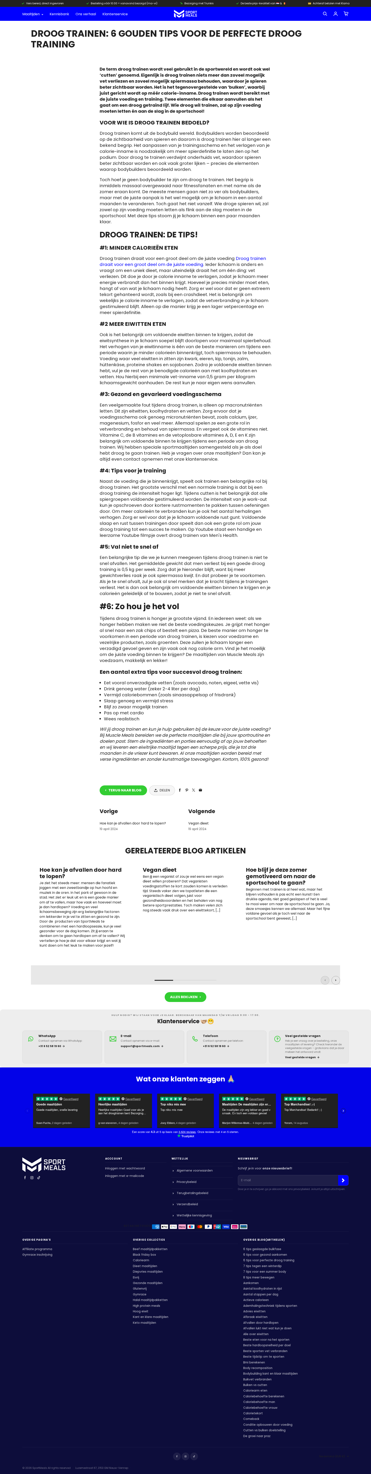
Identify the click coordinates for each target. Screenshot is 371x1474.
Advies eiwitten (254, 1311)
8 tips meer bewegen (258, 1277)
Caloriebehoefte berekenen (263, 1396)
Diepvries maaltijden (148, 1272)
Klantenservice (115, 14)
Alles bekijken (184, 996)
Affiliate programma (37, 1249)
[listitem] (62, 1047)
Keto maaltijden (144, 1323)
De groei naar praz (257, 1436)
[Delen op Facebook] (179, 790)
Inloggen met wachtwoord (125, 1168)
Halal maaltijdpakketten (150, 1300)
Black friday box (144, 1255)
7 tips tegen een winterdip (262, 1266)
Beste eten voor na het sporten (266, 1340)
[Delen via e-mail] (200, 790)
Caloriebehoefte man (259, 1402)
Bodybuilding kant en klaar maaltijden (270, 1374)
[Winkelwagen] (346, 13)
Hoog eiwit (140, 1311)
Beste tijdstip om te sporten (263, 1357)
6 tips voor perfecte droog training (268, 1260)
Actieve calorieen (256, 1300)
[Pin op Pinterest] (186, 790)
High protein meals (146, 1306)
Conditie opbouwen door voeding (267, 1425)
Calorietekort (253, 1413)
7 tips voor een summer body (264, 1272)
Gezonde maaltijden (148, 1283)
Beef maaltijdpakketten (150, 1249)
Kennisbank (59, 14)
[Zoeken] (325, 13)
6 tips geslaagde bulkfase (262, 1249)
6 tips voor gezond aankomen (265, 1255)
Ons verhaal (86, 14)
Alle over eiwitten (256, 1334)
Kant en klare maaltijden (150, 1317)
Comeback (251, 1419)
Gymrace (139, 1294)
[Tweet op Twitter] (193, 790)
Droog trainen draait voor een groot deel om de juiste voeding (183, 261)
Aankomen (251, 1283)
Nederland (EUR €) (332, 1456)
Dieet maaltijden (145, 1266)
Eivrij (136, 1277)
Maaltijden (31, 14)
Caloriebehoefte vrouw (260, 1408)
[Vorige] (325, 980)
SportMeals (39, 1468)
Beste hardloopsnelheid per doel (267, 1345)
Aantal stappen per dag (260, 1294)
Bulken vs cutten (255, 1385)
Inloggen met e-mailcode (124, 1176)
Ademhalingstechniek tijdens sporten (270, 1306)
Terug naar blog (124, 790)
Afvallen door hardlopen (260, 1323)
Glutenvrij (140, 1289)
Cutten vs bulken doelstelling (264, 1430)
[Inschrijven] (343, 1180)
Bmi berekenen (254, 1362)
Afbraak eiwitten (255, 1317)
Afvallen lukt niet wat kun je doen (267, 1328)
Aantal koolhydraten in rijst (262, 1289)
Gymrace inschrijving (37, 1255)
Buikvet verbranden (257, 1379)
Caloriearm (141, 1260)
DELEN (165, 790)
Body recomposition (257, 1368)
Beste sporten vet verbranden (265, 1351)
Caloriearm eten (255, 1391)
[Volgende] (335, 980)
